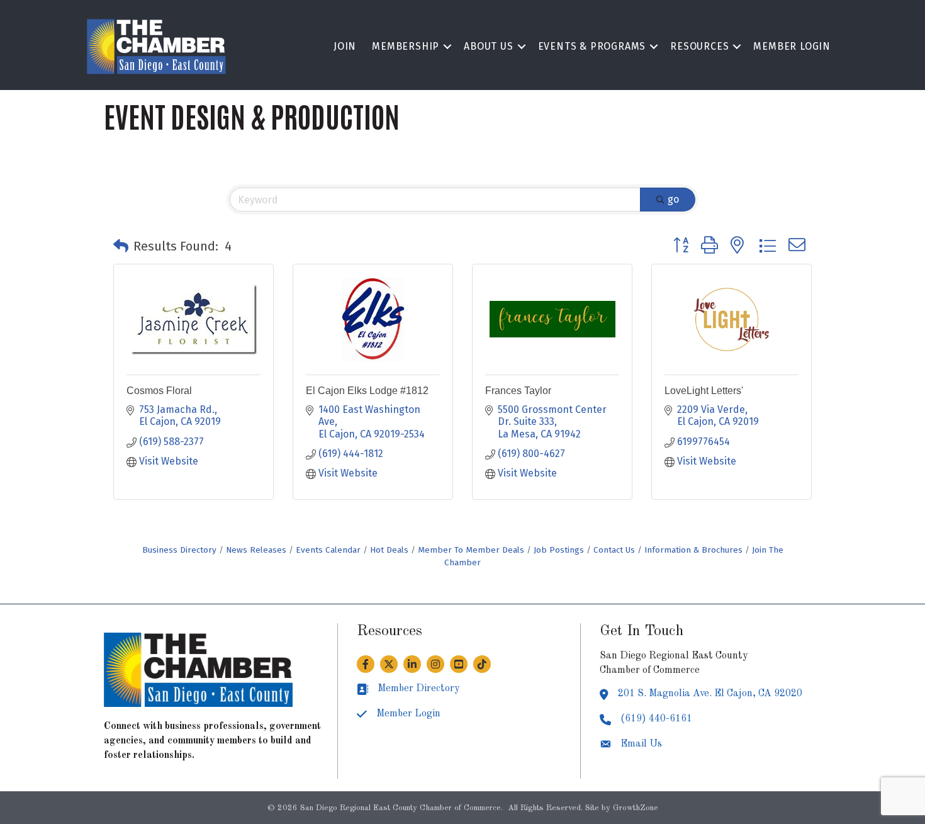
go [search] (673, 199)
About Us (488, 46)
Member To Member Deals (471, 550)
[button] (120, 246)
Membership (405, 46)
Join (345, 46)
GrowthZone (635, 808)
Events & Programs (592, 46)
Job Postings (559, 550)
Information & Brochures (693, 550)
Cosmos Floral (159, 390)
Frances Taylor (518, 390)
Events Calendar (328, 550)
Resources (699, 46)
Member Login (792, 46)
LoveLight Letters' (703, 390)
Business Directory (179, 550)
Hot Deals (389, 550)
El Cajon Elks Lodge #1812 (367, 390)
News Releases (256, 550)
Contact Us (614, 550)
